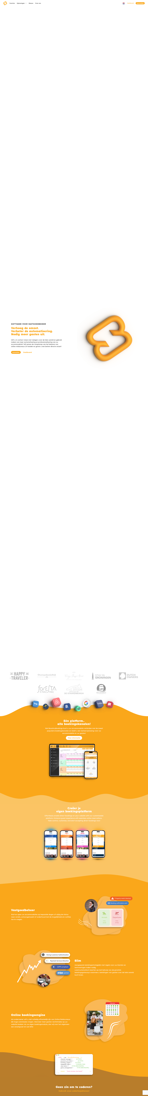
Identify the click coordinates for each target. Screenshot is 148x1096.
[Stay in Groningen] (101, 677)
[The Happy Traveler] (19, 677)
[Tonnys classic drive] (74, 677)
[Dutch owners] (128, 677)
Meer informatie (74, 738)
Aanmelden (140, 3)
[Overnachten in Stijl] (46, 677)
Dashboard (130, 3)
